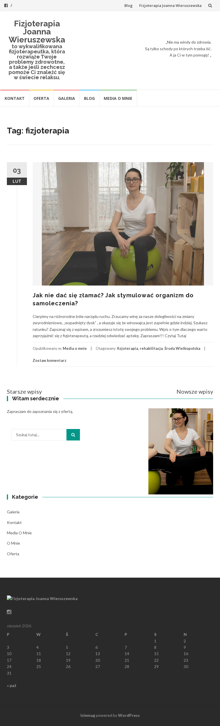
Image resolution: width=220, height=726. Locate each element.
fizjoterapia (127, 348)
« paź (11, 685)
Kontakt (15, 98)
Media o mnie (118, 98)
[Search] (73, 434)
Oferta (41, 98)
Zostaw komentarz (49, 360)
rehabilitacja (151, 348)
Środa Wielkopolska (182, 348)
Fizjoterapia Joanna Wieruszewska (170, 5)
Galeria (66, 98)
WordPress (129, 715)
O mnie (13, 543)
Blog (128, 5)
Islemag (87, 715)
